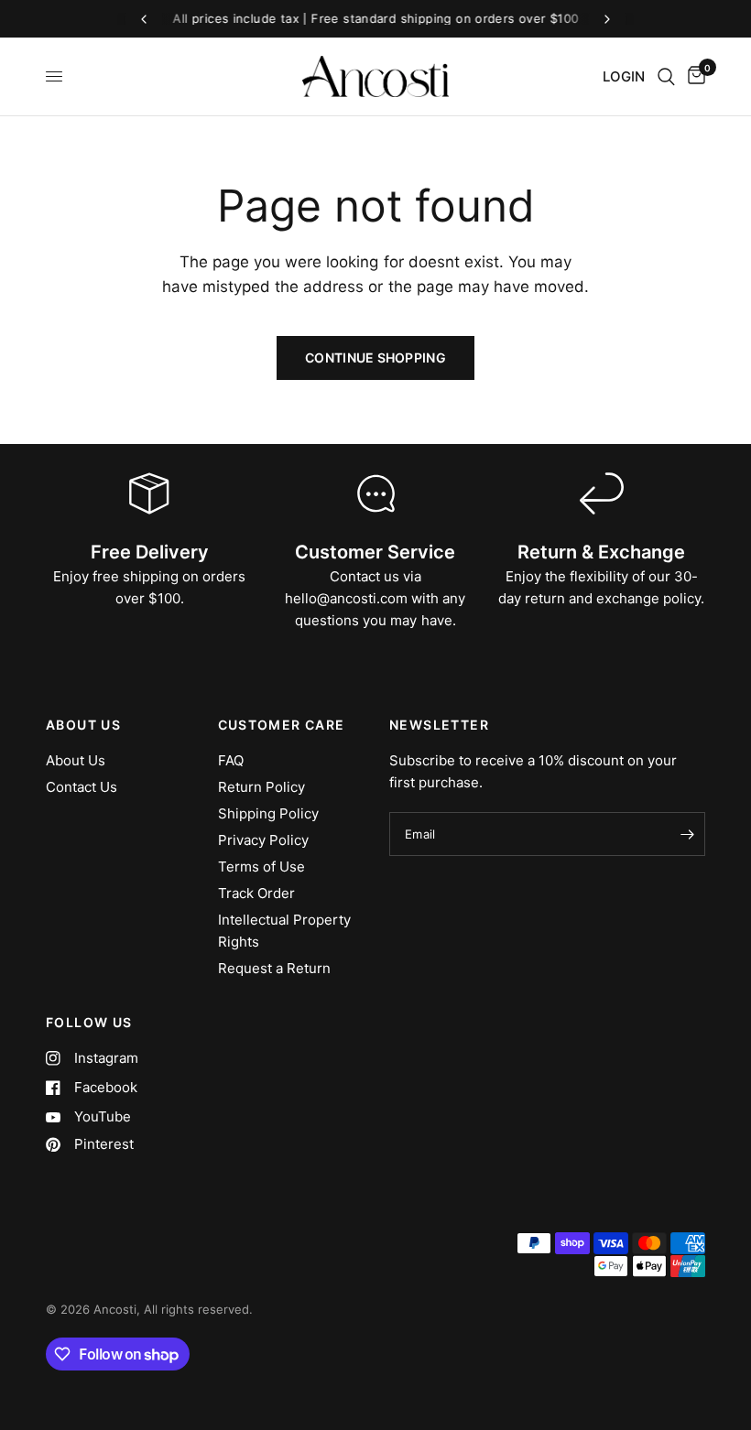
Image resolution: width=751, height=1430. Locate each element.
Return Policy (261, 787)
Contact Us (81, 787)
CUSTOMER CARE (281, 725)
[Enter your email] (687, 834)
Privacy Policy (263, 840)
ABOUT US (83, 725)
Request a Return (274, 968)
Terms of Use (261, 866)
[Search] (666, 76)
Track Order (256, 893)
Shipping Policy (268, 813)
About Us (75, 760)
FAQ (231, 760)
